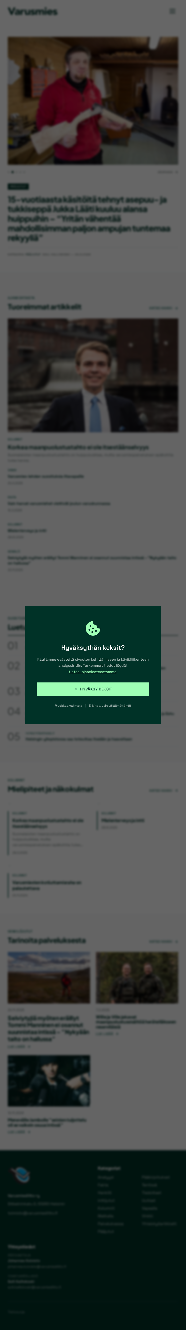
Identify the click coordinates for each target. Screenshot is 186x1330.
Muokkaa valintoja (68, 706)
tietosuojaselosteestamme (92, 671)
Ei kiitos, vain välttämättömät (110, 706)
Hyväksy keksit (96, 689)
